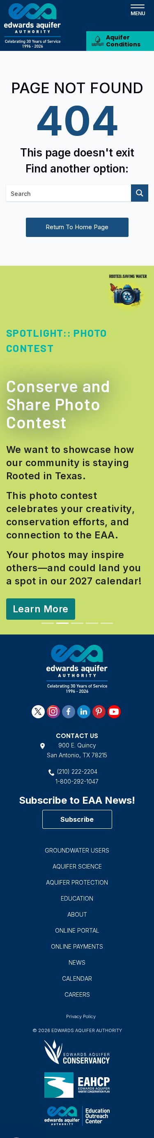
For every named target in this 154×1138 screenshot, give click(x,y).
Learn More (41, 609)
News (77, 962)
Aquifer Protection (77, 882)
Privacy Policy (81, 1016)
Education (77, 898)
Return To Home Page (77, 227)
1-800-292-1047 (77, 781)
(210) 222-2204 (77, 771)
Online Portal (77, 930)
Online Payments (77, 946)
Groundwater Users (77, 850)
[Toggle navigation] (137, 9)
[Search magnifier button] (139, 193)
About (77, 914)
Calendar (77, 978)
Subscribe (77, 819)
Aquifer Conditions (123, 40)
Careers (77, 994)
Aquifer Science (77, 866)
